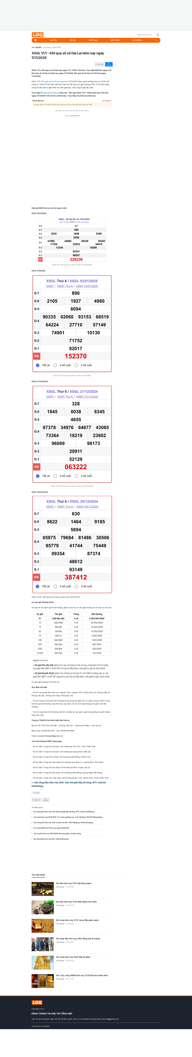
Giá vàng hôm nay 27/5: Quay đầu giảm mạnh (77, 920)
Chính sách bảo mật (151, 1026)
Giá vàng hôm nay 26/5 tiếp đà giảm (73, 957)
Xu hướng (137, 40)
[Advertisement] (96, 15)
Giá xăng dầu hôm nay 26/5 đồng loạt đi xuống (78, 938)
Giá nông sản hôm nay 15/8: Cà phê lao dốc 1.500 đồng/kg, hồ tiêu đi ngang (63, 822)
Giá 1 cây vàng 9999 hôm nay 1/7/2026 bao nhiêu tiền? (82, 975)
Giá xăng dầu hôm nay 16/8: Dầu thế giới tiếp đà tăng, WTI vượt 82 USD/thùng (64, 811)
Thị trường (36, 793)
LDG (43, 35)
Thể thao (93, 40)
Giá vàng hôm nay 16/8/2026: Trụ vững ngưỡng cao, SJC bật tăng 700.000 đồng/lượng (68, 817)
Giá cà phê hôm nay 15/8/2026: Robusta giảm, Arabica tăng (57, 833)
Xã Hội (73, 40)
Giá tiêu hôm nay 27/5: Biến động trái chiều (76, 902)
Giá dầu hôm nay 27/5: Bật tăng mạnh (73, 883)
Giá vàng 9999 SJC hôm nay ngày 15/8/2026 (51, 828)
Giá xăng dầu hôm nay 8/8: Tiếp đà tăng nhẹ (51, 839)
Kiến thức (115, 40)
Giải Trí (53, 40)
